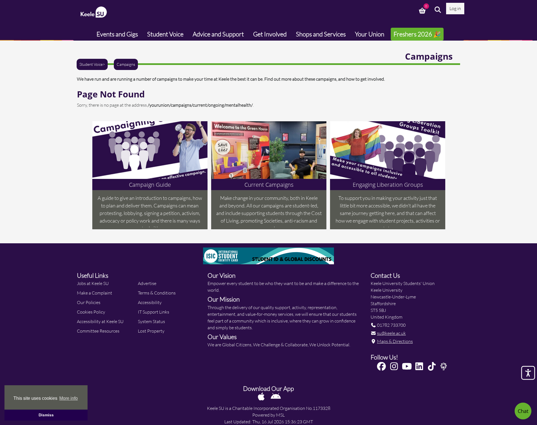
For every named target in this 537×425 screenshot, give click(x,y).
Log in (455, 8)
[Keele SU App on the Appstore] (262, 396)
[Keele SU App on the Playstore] (275, 396)
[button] (438, 10)
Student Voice (91, 64)
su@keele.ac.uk (391, 333)
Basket (423, 10)
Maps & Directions (395, 341)
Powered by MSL (268, 414)
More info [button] (68, 398)
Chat (523, 411)
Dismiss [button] (46, 415)
